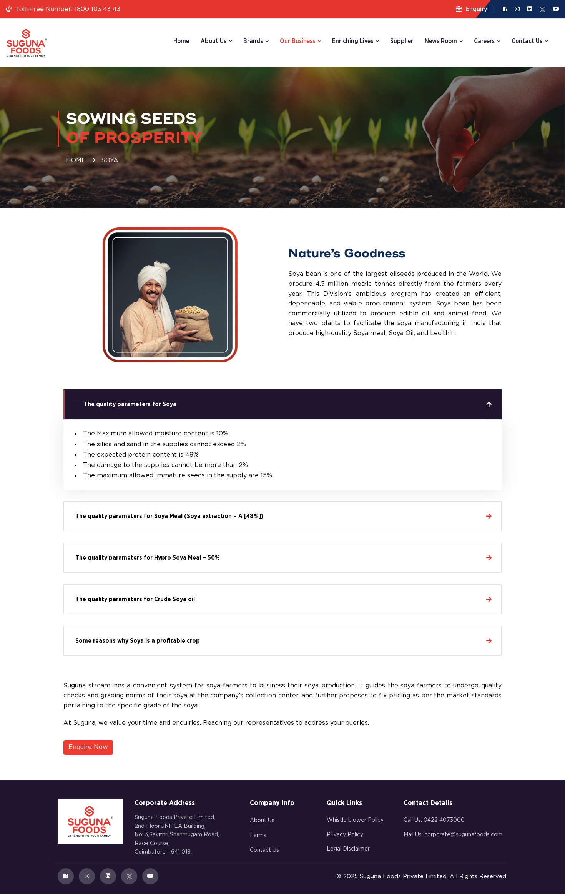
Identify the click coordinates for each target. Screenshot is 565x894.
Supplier (401, 41)
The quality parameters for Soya (130, 404)
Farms (258, 835)
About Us (262, 820)
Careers (484, 41)
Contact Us (264, 850)
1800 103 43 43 (97, 9)
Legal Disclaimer (348, 849)
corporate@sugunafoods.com (463, 834)
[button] (282, 404)
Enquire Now (88, 747)
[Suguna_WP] (27, 43)
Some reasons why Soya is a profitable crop (137, 641)
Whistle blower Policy (355, 820)
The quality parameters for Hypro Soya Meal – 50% (147, 557)
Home (181, 41)
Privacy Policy (345, 834)
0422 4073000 (444, 820)
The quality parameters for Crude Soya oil (135, 599)
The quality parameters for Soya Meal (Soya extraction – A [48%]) (169, 516)
